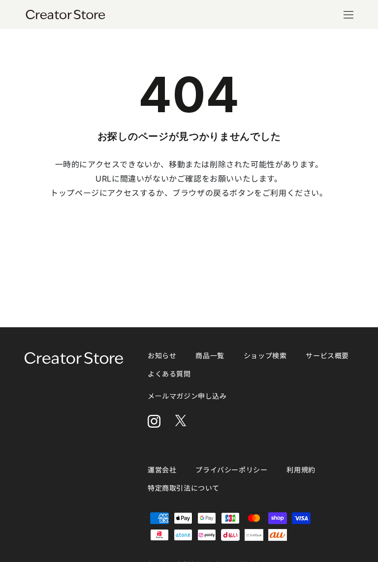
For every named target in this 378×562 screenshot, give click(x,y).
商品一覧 (209, 355)
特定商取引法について (184, 488)
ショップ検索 (265, 355)
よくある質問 (169, 374)
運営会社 (162, 470)
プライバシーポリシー (231, 470)
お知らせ (162, 355)
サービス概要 (327, 355)
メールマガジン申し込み (187, 396)
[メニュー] (348, 15)
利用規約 (300, 470)
